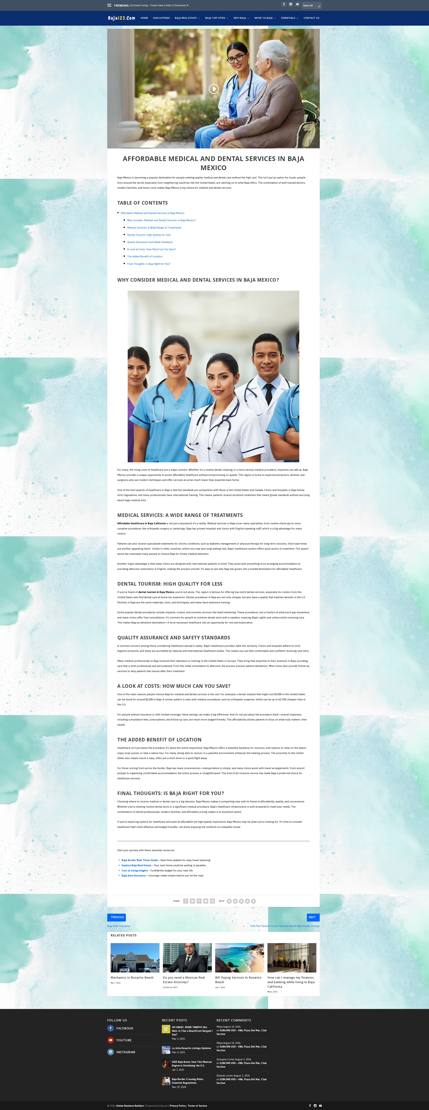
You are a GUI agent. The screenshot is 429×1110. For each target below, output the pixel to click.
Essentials (288, 18)
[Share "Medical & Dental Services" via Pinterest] (199, 901)
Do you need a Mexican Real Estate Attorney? (184, 980)
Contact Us (311, 18)
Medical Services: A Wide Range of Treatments (154, 227)
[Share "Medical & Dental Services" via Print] (212, 901)
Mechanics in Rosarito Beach (132, 978)
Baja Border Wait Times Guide (140, 860)
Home (144, 18)
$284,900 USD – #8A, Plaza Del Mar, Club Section (242, 1032)
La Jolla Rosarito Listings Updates (191, 1048)
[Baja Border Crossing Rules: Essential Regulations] (166, 1081)
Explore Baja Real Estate (136, 865)
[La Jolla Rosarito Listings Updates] (166, 1050)
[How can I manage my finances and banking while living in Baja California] (291, 957)
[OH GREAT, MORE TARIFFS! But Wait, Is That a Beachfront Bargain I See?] (166, 1029)
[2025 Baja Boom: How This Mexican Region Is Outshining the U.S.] (166, 1064)
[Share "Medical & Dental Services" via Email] (205, 901)
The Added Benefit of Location (144, 256)
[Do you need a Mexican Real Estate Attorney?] (187, 957)
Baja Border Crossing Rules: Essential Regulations (188, 1081)
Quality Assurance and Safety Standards (150, 242)
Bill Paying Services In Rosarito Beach (238, 980)
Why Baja (240, 18)
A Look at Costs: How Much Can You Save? (151, 249)
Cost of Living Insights (135, 870)
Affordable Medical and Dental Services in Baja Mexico (152, 213)
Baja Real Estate (186, 18)
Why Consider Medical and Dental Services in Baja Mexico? (161, 220)
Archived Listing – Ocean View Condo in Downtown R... (160, 5)
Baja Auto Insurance (134, 875)
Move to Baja (264, 18)
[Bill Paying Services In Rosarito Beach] (239, 957)
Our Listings (161, 18)
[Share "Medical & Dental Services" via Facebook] (185, 901)
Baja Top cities (215, 18)
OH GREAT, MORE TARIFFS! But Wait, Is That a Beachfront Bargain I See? (192, 1031)
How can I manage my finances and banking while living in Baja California (291, 982)
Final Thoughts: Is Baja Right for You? (148, 263)
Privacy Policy (178, 1105)
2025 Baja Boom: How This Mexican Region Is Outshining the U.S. (192, 1064)
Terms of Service (197, 1105)
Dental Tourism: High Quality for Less (149, 234)
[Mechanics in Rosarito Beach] (135, 957)
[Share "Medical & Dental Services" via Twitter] (192, 901)
